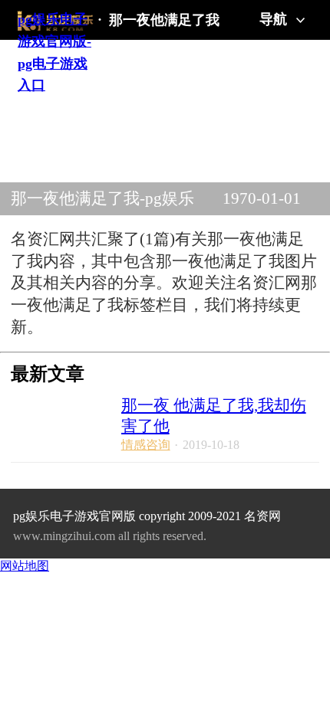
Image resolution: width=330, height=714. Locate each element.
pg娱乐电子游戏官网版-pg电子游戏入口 (54, 21)
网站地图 (24, 565)
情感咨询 (145, 444)
